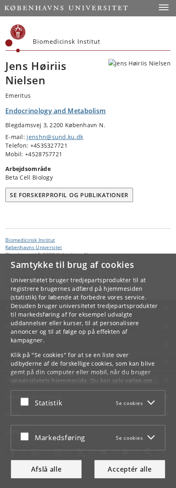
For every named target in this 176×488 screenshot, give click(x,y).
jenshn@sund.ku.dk (55, 137)
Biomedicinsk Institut (30, 239)
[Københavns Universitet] (15, 38)
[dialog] (88, 371)
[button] (164, 7)
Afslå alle (46, 469)
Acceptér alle (129, 469)
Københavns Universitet (33, 247)
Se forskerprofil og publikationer (69, 195)
